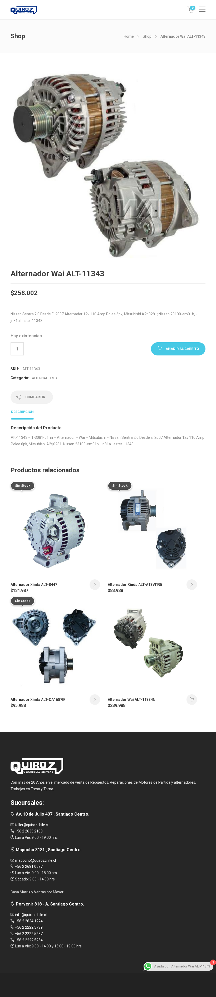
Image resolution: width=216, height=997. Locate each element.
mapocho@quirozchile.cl (35, 860)
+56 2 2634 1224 (28, 921)
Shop (147, 36)
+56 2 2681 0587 (28, 866)
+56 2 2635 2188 (28, 831)
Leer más (95, 584)
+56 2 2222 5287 (28, 934)
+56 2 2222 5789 (28, 927)
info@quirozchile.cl (30, 915)
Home (129, 36)
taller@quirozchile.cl (31, 825)
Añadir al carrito (182, 349)
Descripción (22, 412)
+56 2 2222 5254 (28, 940)
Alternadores (44, 378)
